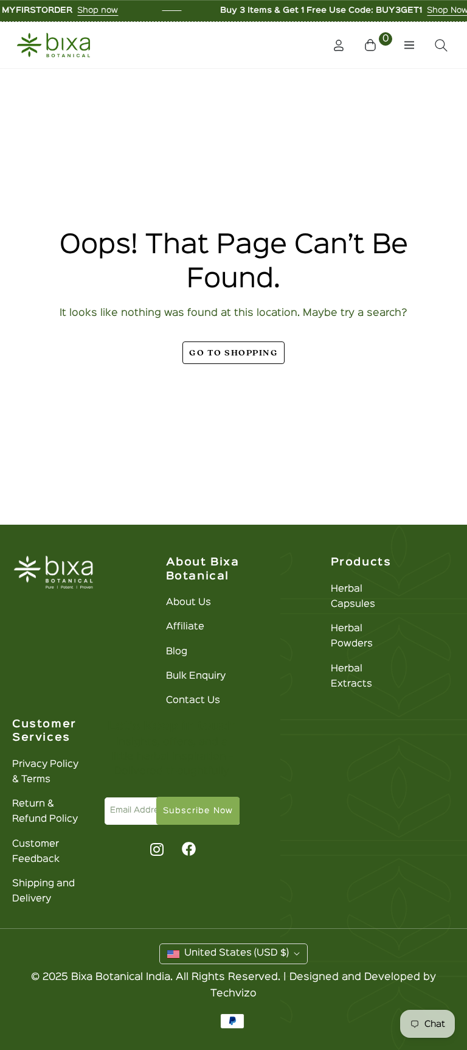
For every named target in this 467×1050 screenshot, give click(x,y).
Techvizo (233, 993)
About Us (188, 602)
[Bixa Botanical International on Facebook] (188, 849)
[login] (338, 45)
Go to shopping (233, 352)
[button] (379, 45)
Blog (176, 652)
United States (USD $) (236, 953)
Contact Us (193, 700)
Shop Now (427, 10)
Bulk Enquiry (196, 676)
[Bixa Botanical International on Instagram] (155, 849)
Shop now (77, 10)
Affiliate (185, 627)
